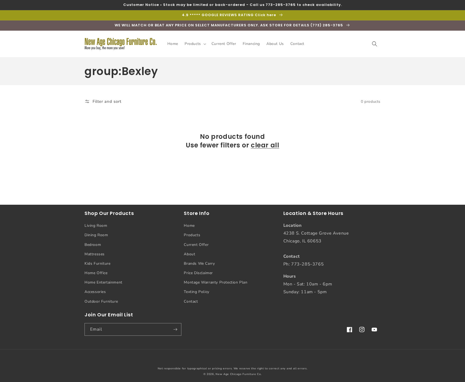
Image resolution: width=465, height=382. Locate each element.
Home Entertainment (103, 282)
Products (192, 235)
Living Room (95, 225)
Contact (191, 301)
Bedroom (92, 244)
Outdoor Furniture (101, 301)
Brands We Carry (199, 263)
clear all (265, 145)
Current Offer (196, 244)
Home (189, 225)
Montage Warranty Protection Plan (215, 282)
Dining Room (96, 235)
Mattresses (94, 254)
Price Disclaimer (198, 272)
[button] (194, 43)
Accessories (95, 291)
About (189, 254)
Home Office (96, 272)
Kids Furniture (97, 263)
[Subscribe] (175, 329)
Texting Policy (196, 291)
